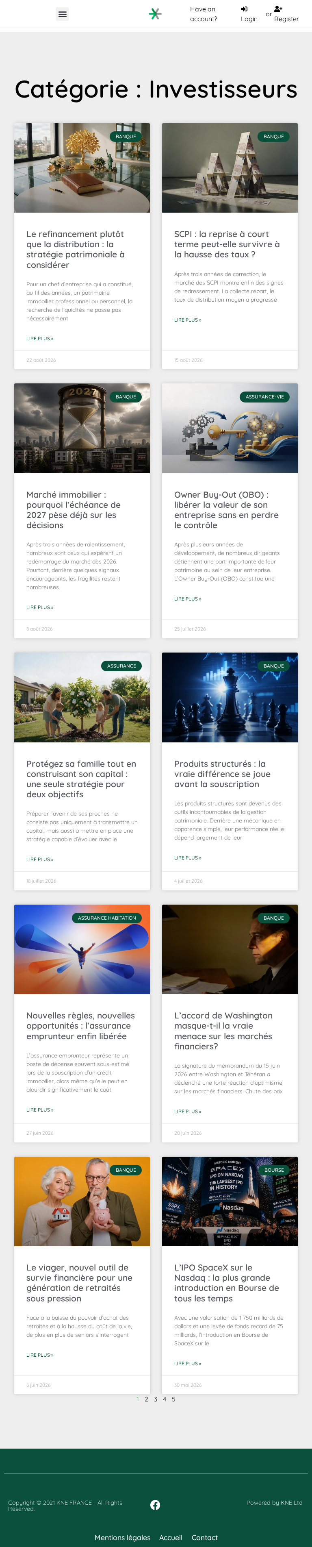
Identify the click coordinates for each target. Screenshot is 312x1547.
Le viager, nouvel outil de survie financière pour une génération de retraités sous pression (79, 1282)
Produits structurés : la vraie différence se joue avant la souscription (222, 773)
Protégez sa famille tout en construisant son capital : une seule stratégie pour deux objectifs (81, 779)
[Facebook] (155, 1505)
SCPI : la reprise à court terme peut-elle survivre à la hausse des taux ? (227, 243)
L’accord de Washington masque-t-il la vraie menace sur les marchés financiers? (223, 1030)
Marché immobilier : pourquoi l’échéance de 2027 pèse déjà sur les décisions (73, 510)
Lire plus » (40, 338)
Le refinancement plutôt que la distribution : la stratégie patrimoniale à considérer (75, 249)
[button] (62, 14)
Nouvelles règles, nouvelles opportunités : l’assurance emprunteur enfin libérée (80, 1025)
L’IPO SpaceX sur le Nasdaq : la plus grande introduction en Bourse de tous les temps (226, 1282)
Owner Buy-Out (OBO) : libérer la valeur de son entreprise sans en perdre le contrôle (226, 510)
